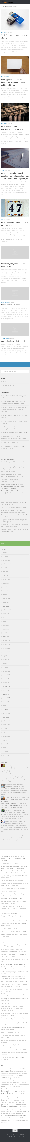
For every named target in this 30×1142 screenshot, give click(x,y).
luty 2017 (5, 747)
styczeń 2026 (6, 556)
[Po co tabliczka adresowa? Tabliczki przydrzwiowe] (15, 208)
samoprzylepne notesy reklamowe (10, 1109)
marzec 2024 (6, 583)
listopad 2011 (6, 755)
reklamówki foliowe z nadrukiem (13, 1107)
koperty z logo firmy (6, 1096)
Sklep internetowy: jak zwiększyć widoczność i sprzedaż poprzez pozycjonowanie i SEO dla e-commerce (15, 799)
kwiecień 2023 (6, 598)
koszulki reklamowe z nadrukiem (20, 1096)
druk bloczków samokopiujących (7, 1075)
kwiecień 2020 (6, 682)
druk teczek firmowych (10, 1080)
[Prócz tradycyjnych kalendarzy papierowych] (15, 252)
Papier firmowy (19, 1102)
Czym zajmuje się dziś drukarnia (13, 341)
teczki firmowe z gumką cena (9, 1116)
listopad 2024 (6, 571)
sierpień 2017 (6, 728)
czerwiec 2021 (6, 652)
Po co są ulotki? (5, 1003)
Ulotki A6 (8, 1118)
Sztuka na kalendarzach (10, 305)
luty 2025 (5, 568)
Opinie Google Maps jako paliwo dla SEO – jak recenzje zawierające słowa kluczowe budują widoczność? (13, 409)
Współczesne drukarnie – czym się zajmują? (12, 776)
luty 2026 (5, 552)
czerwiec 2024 (6, 579)
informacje (16, 1089)
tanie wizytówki (21, 1111)
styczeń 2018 (6, 709)
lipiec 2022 (5, 617)
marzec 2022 (6, 629)
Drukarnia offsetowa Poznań (20, 1071)
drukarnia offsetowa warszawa (6, 1073)
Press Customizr (22, 1137)
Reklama (3, 32)
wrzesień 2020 (6, 675)
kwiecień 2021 (6, 659)
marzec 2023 (6, 602)
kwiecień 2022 (6, 625)
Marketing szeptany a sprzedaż (9, 913)
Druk (2, 77)
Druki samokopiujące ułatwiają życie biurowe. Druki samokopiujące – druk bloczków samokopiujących (15, 176)
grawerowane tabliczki (9, 1086)
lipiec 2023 (5, 591)
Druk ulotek (17, 1080)
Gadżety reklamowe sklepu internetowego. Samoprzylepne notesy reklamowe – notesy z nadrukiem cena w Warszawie (12, 486)
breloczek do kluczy (15, 1068)
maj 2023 (5, 594)
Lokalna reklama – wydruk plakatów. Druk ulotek (13, 507)
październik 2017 (7, 721)
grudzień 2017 (6, 713)
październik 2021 (7, 644)
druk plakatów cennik (14, 1078)
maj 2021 (5, 656)
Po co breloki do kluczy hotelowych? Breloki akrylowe (15, 921)
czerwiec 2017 (6, 736)
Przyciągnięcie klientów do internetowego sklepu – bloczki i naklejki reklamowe (13, 82)
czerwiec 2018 (6, 702)
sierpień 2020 (6, 679)
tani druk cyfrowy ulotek (10, 1111)
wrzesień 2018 (6, 698)
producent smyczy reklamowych (13, 1104)
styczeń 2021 (6, 667)
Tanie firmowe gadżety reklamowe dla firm (11, 898)
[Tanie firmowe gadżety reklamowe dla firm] (15, 19)
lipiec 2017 (5, 732)
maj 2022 (5, 621)
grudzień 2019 (6, 686)
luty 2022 (5, 633)
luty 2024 (5, 587)
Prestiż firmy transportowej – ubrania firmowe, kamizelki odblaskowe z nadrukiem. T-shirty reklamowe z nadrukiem (12, 1008)
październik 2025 (7, 564)
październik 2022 (7, 610)
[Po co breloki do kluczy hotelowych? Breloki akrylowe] (15, 112)
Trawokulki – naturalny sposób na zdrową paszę (15, 432)
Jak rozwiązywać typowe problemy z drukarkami (13, 964)
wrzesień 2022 (6, 614)
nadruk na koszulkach (14, 1100)
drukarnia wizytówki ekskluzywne (19, 1073)
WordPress (11, 1137)
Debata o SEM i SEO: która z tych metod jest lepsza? (14, 888)
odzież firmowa (10, 1102)
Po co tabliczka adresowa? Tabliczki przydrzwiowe (14, 981)
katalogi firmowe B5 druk (18, 1094)
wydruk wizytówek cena (16, 1120)
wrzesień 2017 (6, 725)
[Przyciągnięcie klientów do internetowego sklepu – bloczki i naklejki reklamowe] (15, 65)
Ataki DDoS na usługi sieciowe (8, 471)
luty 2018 (5, 705)
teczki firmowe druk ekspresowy (16, 1113)
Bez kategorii (5, 261)
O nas (4, 381)
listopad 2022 (6, 606)
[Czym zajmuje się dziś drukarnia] (15, 329)
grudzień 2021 (6, 640)
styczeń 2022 (6, 636)
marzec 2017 (6, 744)
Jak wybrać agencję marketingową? (10, 863)
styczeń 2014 (6, 751)
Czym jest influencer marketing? (11, 442)
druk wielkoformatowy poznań (6, 1082)
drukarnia (11, 1071)
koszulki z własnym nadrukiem (8, 1098)
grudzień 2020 (6, 671)
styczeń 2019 (6, 694)
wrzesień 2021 (6, 648)
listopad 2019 (6, 690)
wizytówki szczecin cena (15, 1117)
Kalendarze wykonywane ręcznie (9, 834)
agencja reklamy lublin (6, 1069)
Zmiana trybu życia (10, 765)
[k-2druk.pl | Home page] (9, 2)
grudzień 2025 (6, 560)
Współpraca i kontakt (8, 385)
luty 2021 (5, 663)
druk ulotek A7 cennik (23, 1080)
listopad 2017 (6, 717)
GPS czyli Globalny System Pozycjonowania (12, 880)
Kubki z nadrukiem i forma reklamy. (10, 1032)
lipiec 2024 (5, 575)
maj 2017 (5, 740)
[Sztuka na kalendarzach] (15, 293)
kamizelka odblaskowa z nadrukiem (13, 1092)
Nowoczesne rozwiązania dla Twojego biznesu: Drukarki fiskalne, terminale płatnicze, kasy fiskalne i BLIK (14, 908)
